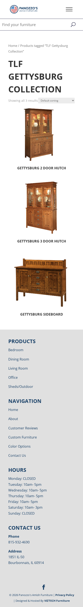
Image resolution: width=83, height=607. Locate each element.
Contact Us (17, 455)
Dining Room (18, 359)
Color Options (19, 446)
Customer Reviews (23, 428)
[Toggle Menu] (69, 9)
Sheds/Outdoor (20, 386)
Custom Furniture (22, 437)
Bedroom (15, 350)
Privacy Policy (64, 595)
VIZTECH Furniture (57, 601)
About (13, 418)
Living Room (18, 368)
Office (13, 377)
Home (12, 45)
